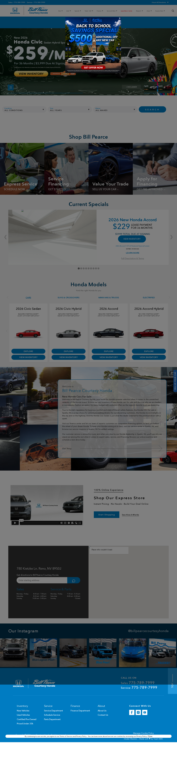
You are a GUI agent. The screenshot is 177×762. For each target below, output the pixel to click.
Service (139, 687)
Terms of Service (66, 736)
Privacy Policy (81, 736)
